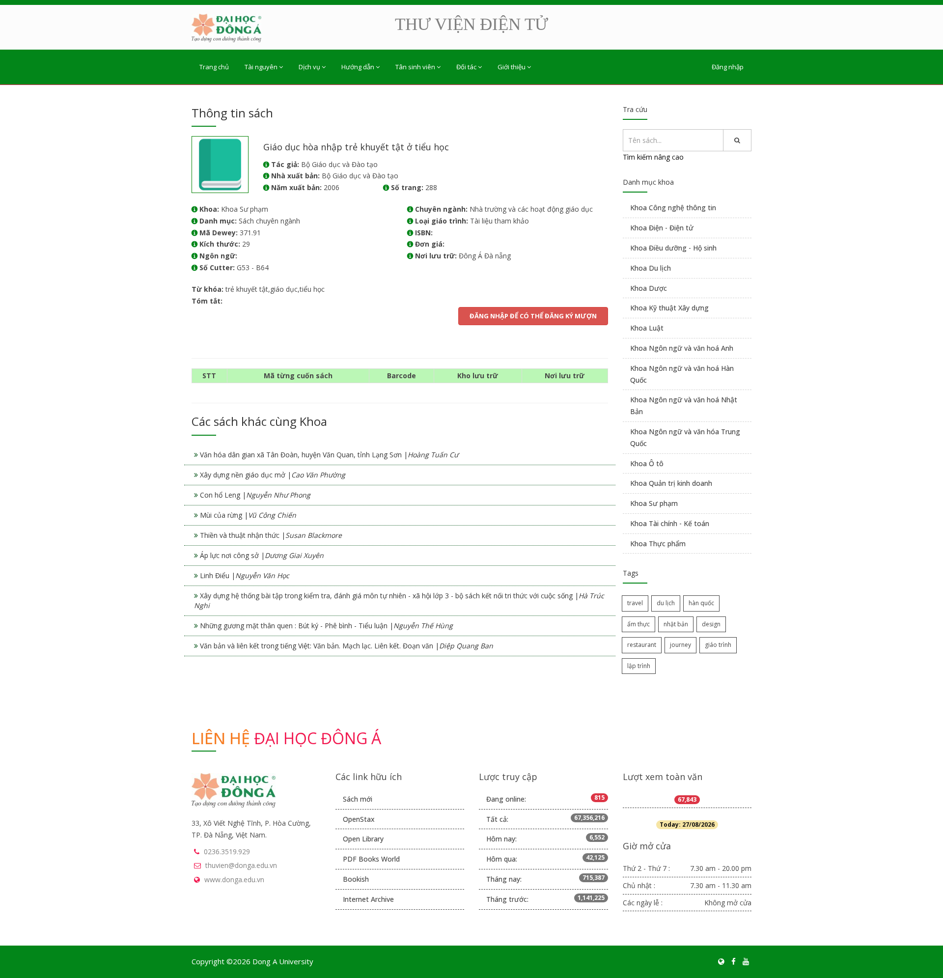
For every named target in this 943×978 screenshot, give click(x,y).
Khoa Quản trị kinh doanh (671, 483)
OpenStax (359, 819)
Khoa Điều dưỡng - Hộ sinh (673, 247)
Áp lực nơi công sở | (262, 555)
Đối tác (466, 66)
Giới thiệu (512, 66)
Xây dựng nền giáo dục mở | (272, 474)
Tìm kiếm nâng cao (653, 157)
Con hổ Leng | (255, 495)
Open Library (363, 838)
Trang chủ (214, 66)
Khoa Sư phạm (654, 503)
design (711, 624)
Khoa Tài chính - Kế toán (669, 523)
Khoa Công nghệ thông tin (673, 207)
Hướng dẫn (357, 66)
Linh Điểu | (244, 575)
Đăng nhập (728, 66)
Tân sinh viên (415, 66)
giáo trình (718, 645)
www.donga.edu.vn (234, 879)
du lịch (666, 603)
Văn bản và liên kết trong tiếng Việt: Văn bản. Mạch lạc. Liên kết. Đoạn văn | (346, 645)
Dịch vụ (309, 66)
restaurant (641, 645)
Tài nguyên (261, 66)
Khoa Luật (647, 328)
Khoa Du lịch (650, 268)
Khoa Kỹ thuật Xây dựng (669, 307)
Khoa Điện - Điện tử (661, 227)
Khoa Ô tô (647, 463)
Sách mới (357, 799)
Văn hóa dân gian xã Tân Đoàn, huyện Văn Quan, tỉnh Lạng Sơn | (329, 454)
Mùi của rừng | (248, 515)
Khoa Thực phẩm (658, 543)
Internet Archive (368, 899)
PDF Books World (371, 859)
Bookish (356, 879)
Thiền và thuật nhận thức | (271, 535)
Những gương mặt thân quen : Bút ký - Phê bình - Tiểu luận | (326, 625)
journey (680, 645)
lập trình (638, 666)
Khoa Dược (648, 288)
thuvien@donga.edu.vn (241, 865)
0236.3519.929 (227, 851)
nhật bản (676, 624)
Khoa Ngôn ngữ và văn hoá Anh (681, 348)
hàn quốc (701, 603)
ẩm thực (638, 624)
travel (635, 603)
